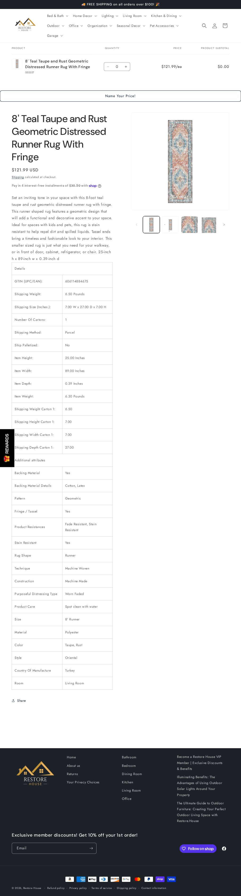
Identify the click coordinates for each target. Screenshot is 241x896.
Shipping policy (127, 888)
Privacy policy (78, 888)
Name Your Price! (120, 96)
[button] (57, 16)
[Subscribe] (91, 848)
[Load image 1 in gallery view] (151, 224)
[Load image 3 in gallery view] (189, 224)
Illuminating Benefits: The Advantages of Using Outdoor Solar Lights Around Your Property (199, 786)
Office (127, 798)
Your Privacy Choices (83, 782)
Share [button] (21, 700)
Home (71, 757)
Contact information (153, 888)
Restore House (32, 888)
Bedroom (129, 765)
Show (7, 448)
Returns (72, 774)
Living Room (131, 790)
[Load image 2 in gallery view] (170, 224)
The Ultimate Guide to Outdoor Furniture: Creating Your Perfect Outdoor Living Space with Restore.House (201, 812)
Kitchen (127, 782)
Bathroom (129, 757)
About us (73, 765)
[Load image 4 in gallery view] (209, 224)
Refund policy (55, 888)
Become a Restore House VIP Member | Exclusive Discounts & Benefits (200, 762)
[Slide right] (224, 224)
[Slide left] (136, 224)
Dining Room (132, 774)
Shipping (18, 177)
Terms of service (102, 888)
